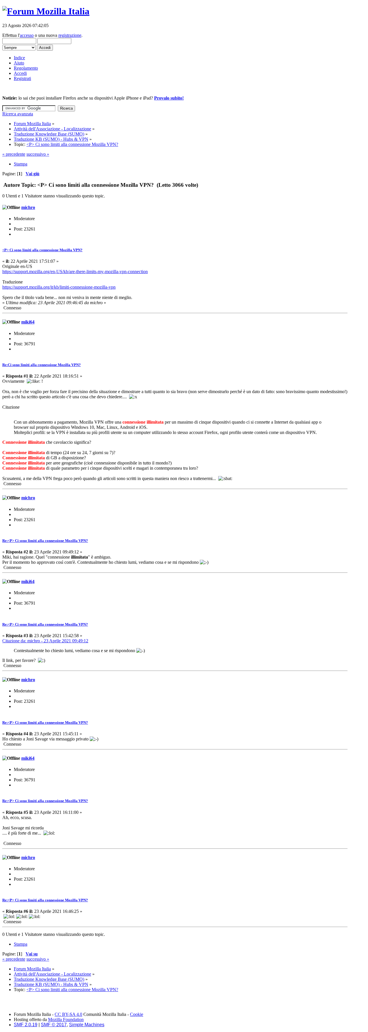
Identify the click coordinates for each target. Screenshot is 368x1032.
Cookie (136, 1014)
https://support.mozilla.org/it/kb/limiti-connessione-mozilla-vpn (59, 287)
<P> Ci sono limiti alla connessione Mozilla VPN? (42, 250)
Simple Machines (86, 1024)
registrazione (69, 35)
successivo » (37, 154)
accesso (27, 35)
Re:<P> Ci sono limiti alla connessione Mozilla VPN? (45, 540)
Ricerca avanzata (17, 113)
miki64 (27, 321)
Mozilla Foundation (66, 1019)
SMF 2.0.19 (25, 1024)
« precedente (13, 154)
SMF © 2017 (54, 1024)
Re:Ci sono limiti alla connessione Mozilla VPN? (41, 365)
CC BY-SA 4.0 (68, 1014)
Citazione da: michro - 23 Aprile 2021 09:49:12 (45, 640)
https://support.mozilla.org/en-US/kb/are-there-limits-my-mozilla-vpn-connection (75, 271)
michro (28, 207)
